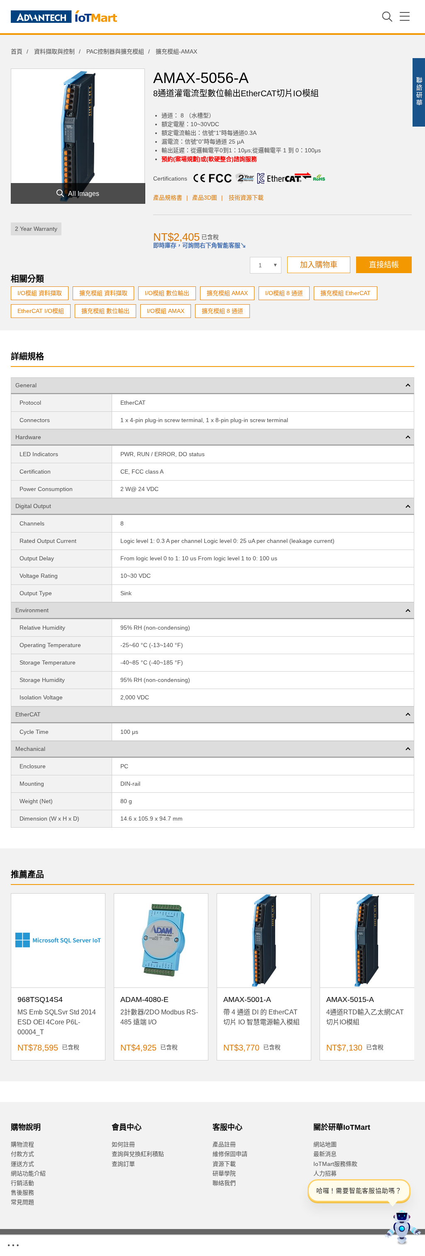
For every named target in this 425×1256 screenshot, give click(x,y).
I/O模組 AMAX (165, 311)
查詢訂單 (123, 1164)
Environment (32, 610)
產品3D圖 (204, 197)
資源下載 (224, 1164)
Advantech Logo (64, 16)
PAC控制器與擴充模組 (115, 51)
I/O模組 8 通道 (284, 293)
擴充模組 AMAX (227, 293)
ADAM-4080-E (144, 999)
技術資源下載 (246, 197)
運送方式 (22, 1164)
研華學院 (224, 1173)
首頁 (16, 51)
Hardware (28, 437)
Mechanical (30, 748)
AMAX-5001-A (247, 999)
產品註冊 (224, 1144)
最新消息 (325, 1154)
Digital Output (33, 506)
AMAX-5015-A (350, 999)
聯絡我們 (224, 1183)
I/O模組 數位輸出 (167, 293)
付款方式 (22, 1154)
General (26, 385)
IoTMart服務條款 (335, 1164)
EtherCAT (28, 714)
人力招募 (325, 1173)
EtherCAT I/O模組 (40, 311)
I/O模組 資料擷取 (39, 293)
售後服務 (22, 1192)
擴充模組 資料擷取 (103, 293)
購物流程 (22, 1144)
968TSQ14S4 (40, 999)
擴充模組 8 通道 (222, 311)
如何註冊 (123, 1144)
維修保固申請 (229, 1154)
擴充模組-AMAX (176, 51)
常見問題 (22, 1202)
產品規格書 (167, 197)
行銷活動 (22, 1183)
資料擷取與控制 (54, 51)
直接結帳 (384, 265)
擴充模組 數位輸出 (105, 311)
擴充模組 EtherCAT (345, 293)
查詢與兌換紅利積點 (138, 1154)
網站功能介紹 (28, 1173)
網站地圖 (325, 1144)
